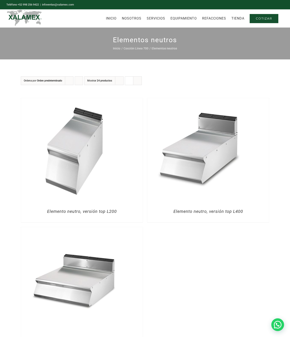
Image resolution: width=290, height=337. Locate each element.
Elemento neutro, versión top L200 (82, 211)
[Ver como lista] (137, 81)
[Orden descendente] (79, 80)
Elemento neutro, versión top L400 (208, 211)
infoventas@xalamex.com (58, 4)
